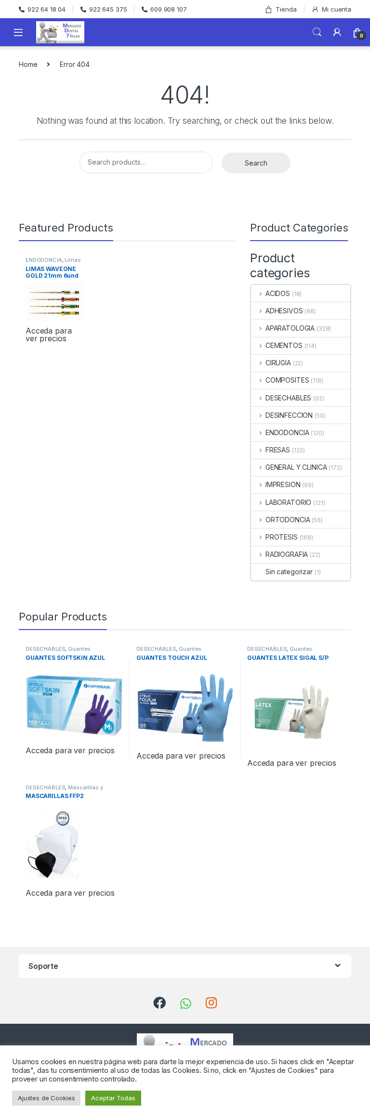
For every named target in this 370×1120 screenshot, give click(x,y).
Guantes (79, 648)
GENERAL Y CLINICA (296, 467)
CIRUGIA (278, 363)
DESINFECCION (289, 415)
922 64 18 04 (46, 9)
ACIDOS (277, 293)
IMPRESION (283, 484)
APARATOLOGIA (290, 328)
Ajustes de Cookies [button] (46, 1098)
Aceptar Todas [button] (113, 1098)
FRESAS (277, 450)
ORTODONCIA (287, 519)
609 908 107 (168, 9)
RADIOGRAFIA (286, 554)
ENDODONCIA (44, 260)
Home (28, 64)
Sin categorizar (289, 571)
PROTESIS (281, 537)
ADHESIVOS (284, 311)
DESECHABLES (288, 398)
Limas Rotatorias (53, 263)
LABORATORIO (288, 502)
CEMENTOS (284, 345)
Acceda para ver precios (48, 334)
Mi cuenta (336, 9)
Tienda (286, 9)
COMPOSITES (287, 380)
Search (317, 32)
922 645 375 (108, 9)
